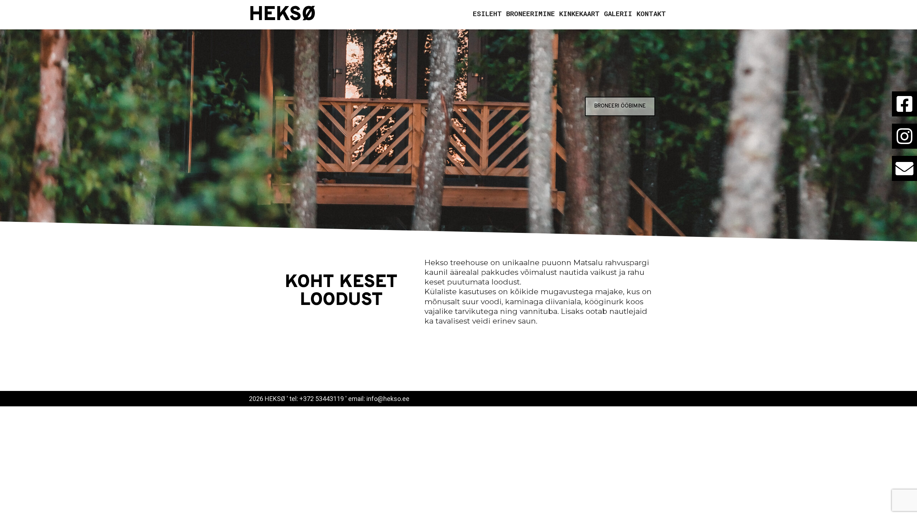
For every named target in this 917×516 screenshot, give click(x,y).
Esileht (487, 13)
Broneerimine (530, 13)
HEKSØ (282, 15)
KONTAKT (651, 13)
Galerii (618, 13)
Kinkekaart (579, 13)
